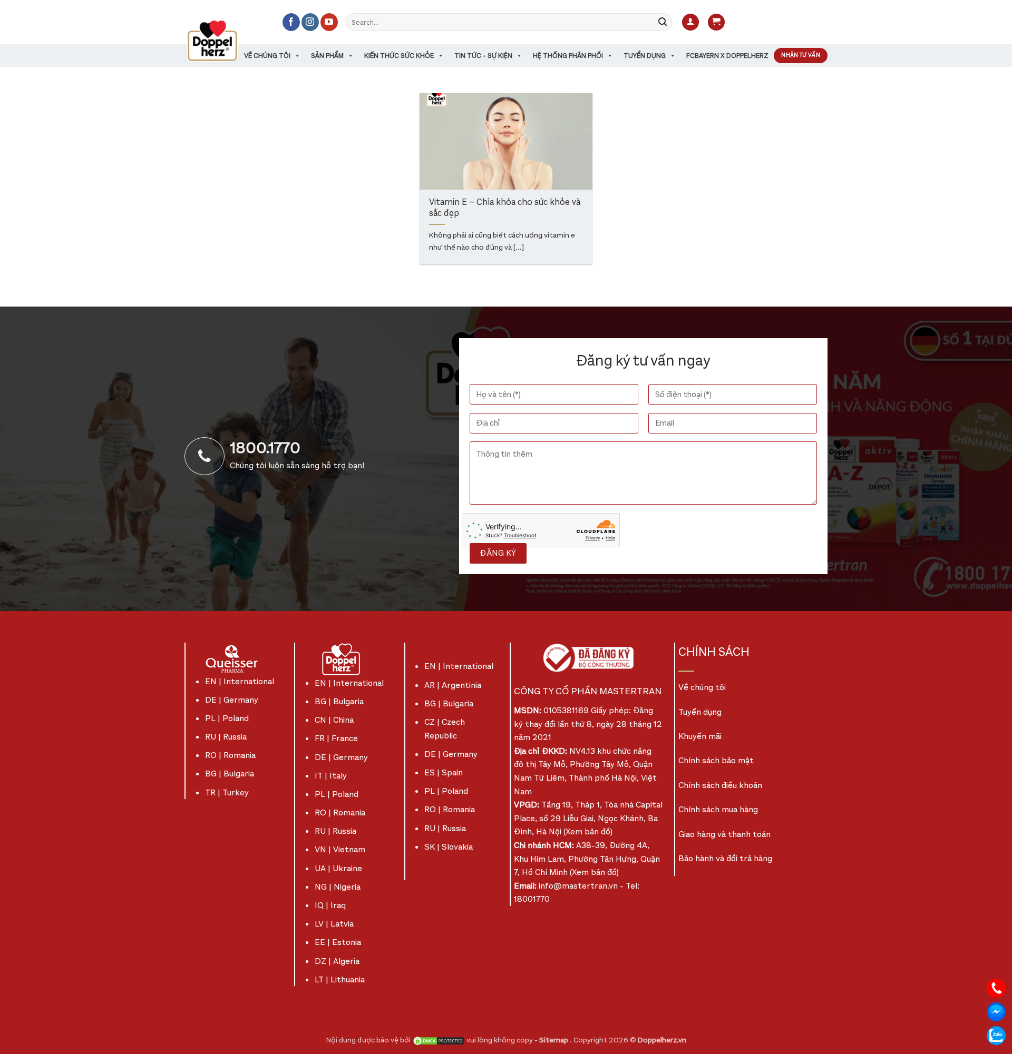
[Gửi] (663, 22)
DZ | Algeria (337, 961)
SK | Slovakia (448, 846)
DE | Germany (231, 699)
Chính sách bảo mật (716, 760)
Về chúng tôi (267, 55)
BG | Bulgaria (229, 773)
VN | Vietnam (340, 849)
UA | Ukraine (338, 868)
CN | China (334, 719)
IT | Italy (331, 775)
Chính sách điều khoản (720, 785)
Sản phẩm (327, 55)
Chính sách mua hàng (718, 809)
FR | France (336, 738)
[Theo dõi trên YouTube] (329, 22)
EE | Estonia (338, 942)
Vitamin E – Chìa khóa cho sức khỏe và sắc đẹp (504, 208)
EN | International (239, 681)
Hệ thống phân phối (568, 55)
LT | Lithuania (340, 979)
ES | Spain (443, 772)
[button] (690, 22)
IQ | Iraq (330, 905)
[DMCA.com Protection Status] (438, 1040)
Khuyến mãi (700, 736)
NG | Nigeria (338, 886)
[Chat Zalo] (996, 1034)
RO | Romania (230, 755)
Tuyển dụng (645, 55)
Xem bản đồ (588, 831)
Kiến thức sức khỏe (399, 55)
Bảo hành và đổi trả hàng (725, 858)
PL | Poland (227, 718)
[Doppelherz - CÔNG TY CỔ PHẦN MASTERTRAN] (225, 40)
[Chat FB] (996, 1011)
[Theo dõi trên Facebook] (291, 22)
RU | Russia (226, 736)
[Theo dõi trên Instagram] (310, 22)
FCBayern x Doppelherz (727, 55)
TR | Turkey (227, 792)
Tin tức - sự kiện (483, 55)
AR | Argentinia (452, 685)
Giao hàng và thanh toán (724, 834)
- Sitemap (552, 1040)
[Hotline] (996, 987)
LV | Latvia (334, 923)
